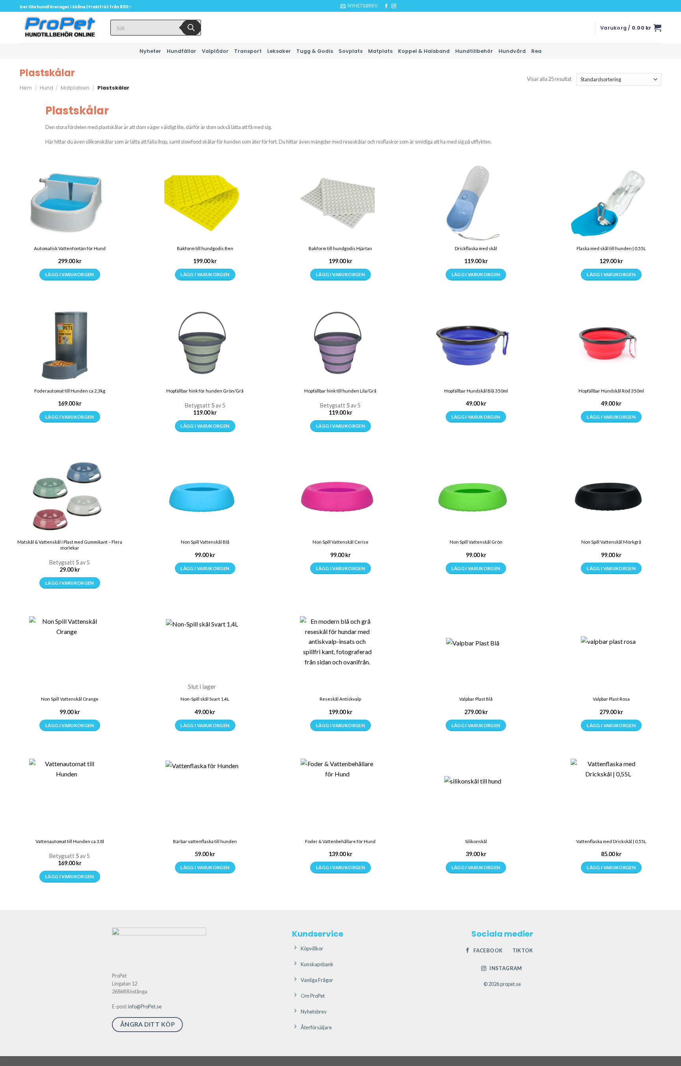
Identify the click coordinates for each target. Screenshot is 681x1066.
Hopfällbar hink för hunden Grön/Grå (205, 390)
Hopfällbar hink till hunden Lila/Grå (340, 390)
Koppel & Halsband (424, 51)
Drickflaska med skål (476, 248)
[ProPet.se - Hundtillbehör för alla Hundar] (59, 27)
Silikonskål (476, 841)
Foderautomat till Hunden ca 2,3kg (69, 390)
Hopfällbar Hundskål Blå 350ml (476, 390)
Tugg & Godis (314, 51)
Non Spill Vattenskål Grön (476, 541)
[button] (359, 6)
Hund (46, 87)
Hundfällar (181, 51)
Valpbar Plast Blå (476, 698)
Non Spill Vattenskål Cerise (340, 541)
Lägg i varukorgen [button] (69, 274)
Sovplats (351, 51)
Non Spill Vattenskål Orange (70, 698)
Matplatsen (75, 87)
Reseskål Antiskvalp (340, 698)
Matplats (380, 51)
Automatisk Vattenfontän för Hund (70, 248)
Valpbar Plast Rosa (611, 698)
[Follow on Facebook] (386, 6)
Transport (248, 51)
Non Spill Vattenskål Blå (205, 541)
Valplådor (215, 51)
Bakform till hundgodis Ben (205, 248)
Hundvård (512, 51)
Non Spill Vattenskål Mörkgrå (611, 541)
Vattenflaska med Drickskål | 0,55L (611, 841)
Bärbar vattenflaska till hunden (205, 841)
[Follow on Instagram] (393, 6)
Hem (26, 87)
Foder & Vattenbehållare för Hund (340, 841)
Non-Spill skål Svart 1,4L (204, 698)
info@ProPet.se (145, 1006)
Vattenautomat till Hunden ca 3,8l (69, 841)
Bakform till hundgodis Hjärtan (340, 248)
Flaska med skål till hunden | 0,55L (611, 248)
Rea (536, 51)
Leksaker (279, 51)
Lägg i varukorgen (476, 274)
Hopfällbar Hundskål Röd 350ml (611, 390)
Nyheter (150, 51)
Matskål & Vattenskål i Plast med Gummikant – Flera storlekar (69, 544)
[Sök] (191, 28)
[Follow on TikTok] (401, 6)
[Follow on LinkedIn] (408, 6)
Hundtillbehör (474, 51)
